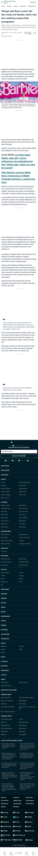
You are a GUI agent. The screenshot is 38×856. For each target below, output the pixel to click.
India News (23, 6)
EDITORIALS (4, 638)
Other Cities (22, 535)
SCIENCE (3, 629)
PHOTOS (3, 611)
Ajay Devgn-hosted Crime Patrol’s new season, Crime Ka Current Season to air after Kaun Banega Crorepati (27, 795)
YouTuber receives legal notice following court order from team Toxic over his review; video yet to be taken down (27, 774)
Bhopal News (22, 514)
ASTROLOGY (4, 557)
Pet (2, 593)
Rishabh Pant (22, 500)
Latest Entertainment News (11, 749)
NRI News (3, 743)
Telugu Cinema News (6, 549)
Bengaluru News (5, 514)
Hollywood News (23, 543)
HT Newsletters (30, 809)
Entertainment (32, 6)
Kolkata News (4, 526)
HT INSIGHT (4, 670)
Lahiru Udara (22, 503)
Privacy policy (5, 809)
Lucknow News (23, 526)
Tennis (20, 658)
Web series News (5, 552)
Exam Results (4, 573)
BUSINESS (4, 607)
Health (3, 587)
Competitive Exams (6, 570)
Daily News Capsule (7, 458)
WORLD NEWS (5, 479)
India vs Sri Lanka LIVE (7, 709)
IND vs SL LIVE (5, 506)
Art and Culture (5, 581)
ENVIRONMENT (5, 625)
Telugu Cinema (23, 734)
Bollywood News (5, 543)
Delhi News (4, 520)
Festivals (21, 584)
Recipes (21, 587)
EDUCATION (4, 564)
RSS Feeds (16, 815)
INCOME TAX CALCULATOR (9, 698)
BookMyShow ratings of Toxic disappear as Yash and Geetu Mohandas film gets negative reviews (27, 764)
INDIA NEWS (4, 483)
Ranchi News (4, 535)
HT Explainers (23, 743)
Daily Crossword (23, 691)
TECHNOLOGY (5, 647)
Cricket (15, 6)
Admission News (5, 567)
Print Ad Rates (17, 812)
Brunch (21, 581)
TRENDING (4, 602)
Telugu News (4, 740)
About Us (3, 806)
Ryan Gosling (29, 193)
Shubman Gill (22, 494)
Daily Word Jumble (6, 694)
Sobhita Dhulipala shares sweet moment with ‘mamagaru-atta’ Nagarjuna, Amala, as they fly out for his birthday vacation (27, 785)
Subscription (4, 812)
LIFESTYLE (4, 578)
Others (3, 661)
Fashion (3, 584)
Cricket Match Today (24, 491)
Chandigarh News (6, 517)
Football (21, 655)
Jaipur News (22, 523)
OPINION (3, 634)
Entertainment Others (25, 552)
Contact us (16, 806)
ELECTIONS (4, 674)
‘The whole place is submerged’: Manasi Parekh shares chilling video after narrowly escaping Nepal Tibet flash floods (9, 796)
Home (3, 6)
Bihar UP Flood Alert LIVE (8, 720)
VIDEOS (3, 616)
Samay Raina (22, 712)
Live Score (3, 494)
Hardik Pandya (23, 497)
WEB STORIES (5, 598)
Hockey (3, 658)
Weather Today (17, 809)
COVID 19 (4, 683)
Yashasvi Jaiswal (5, 500)
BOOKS (3, 665)
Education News (23, 573)
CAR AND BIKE (5, 643)
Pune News (22, 532)
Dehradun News (23, 517)
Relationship (4, 590)
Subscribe (33, 2)
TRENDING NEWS (6, 703)
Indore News (4, 523)
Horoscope (4, 560)
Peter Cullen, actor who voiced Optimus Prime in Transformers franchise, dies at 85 (8, 754)
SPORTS (3, 652)
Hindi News (22, 740)
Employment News (24, 570)
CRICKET (3, 488)
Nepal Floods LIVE (6, 706)
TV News (21, 549)
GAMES (3, 688)
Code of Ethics (30, 812)
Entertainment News (6, 737)
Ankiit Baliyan (22, 709)
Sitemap (3, 815)
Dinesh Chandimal (6, 503)
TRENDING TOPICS (6, 724)
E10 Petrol (4, 712)
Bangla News (22, 737)
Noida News (22, 529)
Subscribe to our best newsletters (19, 454)
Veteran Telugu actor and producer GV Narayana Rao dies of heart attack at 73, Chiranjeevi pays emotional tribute (9, 764)
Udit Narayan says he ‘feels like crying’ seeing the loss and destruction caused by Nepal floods (9, 773)
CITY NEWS (4, 511)
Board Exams (22, 567)
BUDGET (3, 620)
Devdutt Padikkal (5, 497)
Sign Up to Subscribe (19, 463)
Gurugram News (23, 520)
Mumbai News (5, 529)
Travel (20, 590)
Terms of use (29, 806)
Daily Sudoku (4, 691)
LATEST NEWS (5, 474)
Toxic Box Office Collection (26, 706)
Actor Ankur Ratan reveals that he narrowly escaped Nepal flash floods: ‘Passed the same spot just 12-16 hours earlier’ (27, 755)
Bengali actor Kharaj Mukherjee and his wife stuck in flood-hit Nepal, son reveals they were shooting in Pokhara (9, 784)
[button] (2, 2)
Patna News (4, 532)
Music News (4, 546)
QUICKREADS (5, 679)
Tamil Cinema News (24, 546)
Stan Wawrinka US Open (7, 715)
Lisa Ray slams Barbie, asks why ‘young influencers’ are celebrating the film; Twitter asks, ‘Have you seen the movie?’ (18, 161)
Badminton (4, 655)
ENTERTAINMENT (6, 540)
